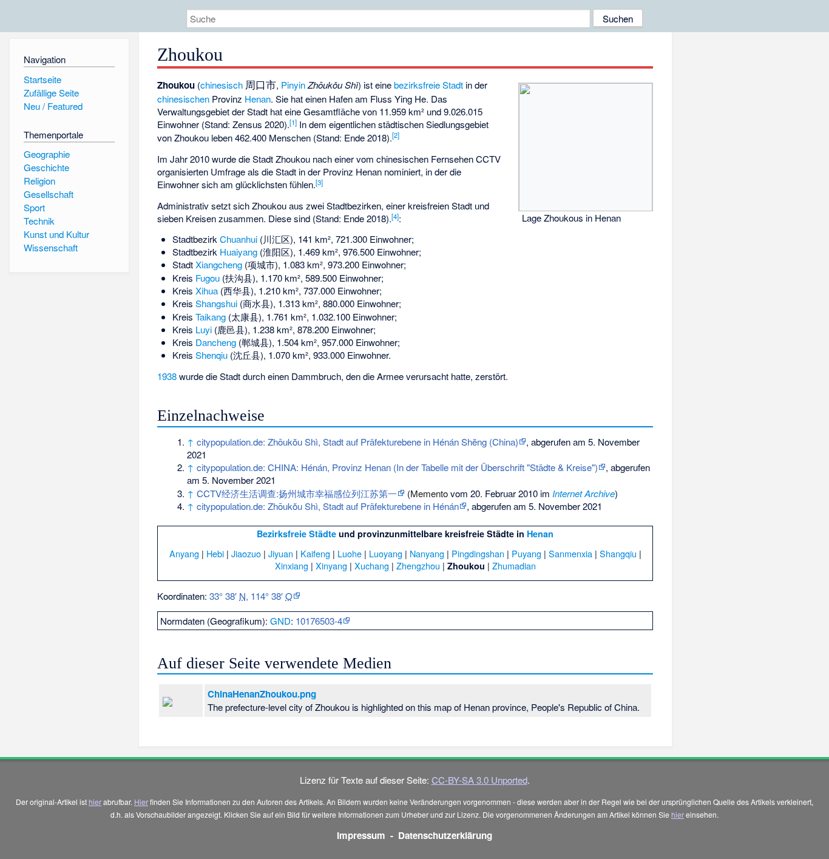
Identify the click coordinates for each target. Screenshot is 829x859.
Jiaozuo (246, 553)
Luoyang (385, 553)
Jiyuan (280, 553)
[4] (395, 216)
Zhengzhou (418, 565)
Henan (258, 98)
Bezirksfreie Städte (296, 534)
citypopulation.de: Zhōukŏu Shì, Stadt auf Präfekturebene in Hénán (328, 506)
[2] (395, 135)
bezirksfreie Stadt (428, 84)
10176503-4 (319, 620)
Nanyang (427, 553)
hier (95, 801)
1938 (167, 376)
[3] (319, 182)
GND (280, 620)
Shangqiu (618, 553)
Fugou (207, 277)
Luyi (203, 329)
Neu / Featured (53, 106)
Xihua (206, 290)
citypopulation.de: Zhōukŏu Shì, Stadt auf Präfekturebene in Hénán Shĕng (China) (357, 441)
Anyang (184, 553)
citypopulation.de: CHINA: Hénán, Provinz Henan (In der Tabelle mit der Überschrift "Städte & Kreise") (397, 467)
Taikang (210, 316)
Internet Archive (583, 493)
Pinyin (293, 84)
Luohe (349, 553)
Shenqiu (211, 354)
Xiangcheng (218, 264)
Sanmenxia (570, 553)
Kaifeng (315, 553)
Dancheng (215, 342)
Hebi (215, 553)
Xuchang (371, 565)
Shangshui (216, 303)
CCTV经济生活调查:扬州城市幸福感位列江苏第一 (297, 493)
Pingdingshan (478, 553)
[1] (293, 122)
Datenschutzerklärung (445, 835)
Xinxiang (291, 565)
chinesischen (183, 98)
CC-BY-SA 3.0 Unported (479, 779)
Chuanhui (238, 239)
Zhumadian (514, 565)
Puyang (526, 553)
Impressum (361, 835)
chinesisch (221, 84)
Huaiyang (238, 251)
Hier (141, 801)
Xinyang (331, 565)
